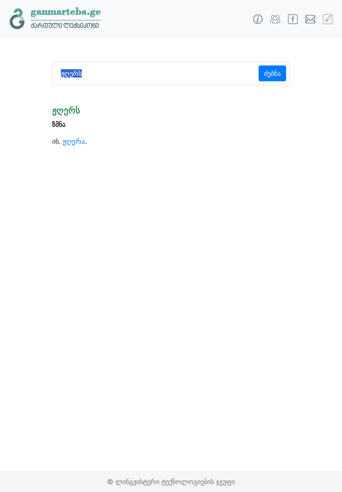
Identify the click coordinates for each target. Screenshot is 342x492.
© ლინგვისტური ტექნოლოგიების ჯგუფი (171, 481)
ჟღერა (74, 141)
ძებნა (272, 73)
